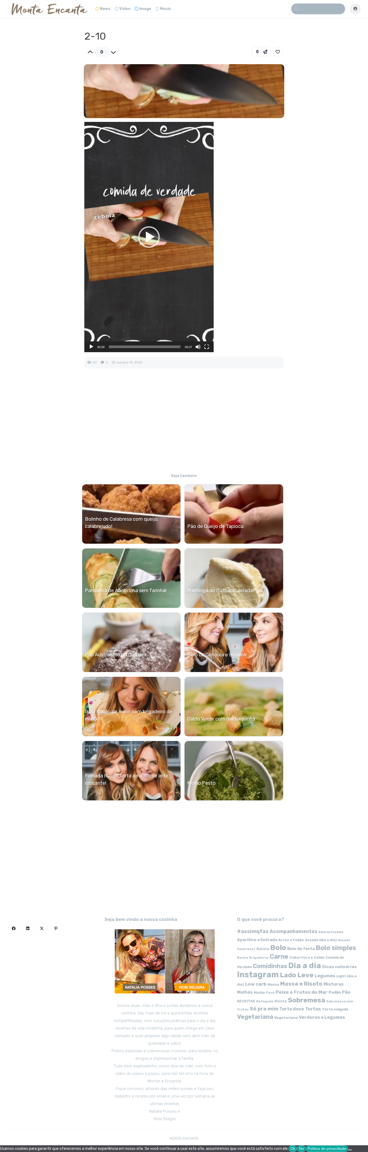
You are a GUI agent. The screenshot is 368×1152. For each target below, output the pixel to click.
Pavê (270, 993)
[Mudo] (198, 346)
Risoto (281, 1001)
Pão (346, 992)
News (105, 8)
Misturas (333, 984)
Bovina (242, 957)
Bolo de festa (301, 948)
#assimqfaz (253, 931)
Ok (292, 1148)
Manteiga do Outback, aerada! (220, 591)
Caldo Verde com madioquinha (221, 719)
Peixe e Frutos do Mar (302, 992)
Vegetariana (255, 1016)
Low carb (255, 984)
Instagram (258, 974)
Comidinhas (270, 966)
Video (124, 8)
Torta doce (291, 1009)
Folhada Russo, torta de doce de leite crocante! (126, 779)
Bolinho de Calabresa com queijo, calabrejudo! (122, 522)
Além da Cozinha (330, 932)
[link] (278, 52)
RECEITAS (246, 1001)
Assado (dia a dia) (321, 940)
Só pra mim (264, 1009)
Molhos (245, 992)
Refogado (264, 1001)
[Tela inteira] (206, 346)
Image (145, 8)
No (301, 1148)
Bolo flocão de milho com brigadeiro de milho (128, 715)
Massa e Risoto (301, 983)
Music (165, 8)
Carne (279, 956)
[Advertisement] (184, 424)
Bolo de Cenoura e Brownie (217, 655)
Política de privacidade (327, 1148)
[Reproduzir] (91, 346)
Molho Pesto (201, 783)
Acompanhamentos (293, 931)
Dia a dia (304, 965)
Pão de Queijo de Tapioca (215, 526)
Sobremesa (306, 1000)
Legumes (325, 975)
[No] (350, 1149)
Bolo (278, 947)
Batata (262, 949)
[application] (149, 237)
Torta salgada (335, 1009)
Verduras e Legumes (322, 1017)
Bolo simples (336, 948)
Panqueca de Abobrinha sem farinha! (125, 591)
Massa (273, 984)
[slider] (144, 346)
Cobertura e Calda (306, 957)
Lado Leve (297, 975)
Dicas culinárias (339, 966)
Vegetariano (286, 1017)
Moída (259, 992)
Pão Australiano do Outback (116, 655)
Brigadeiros (259, 957)
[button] (261, 52)
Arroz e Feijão (291, 940)
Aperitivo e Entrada (257, 939)
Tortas (313, 1009)
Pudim (335, 992)
